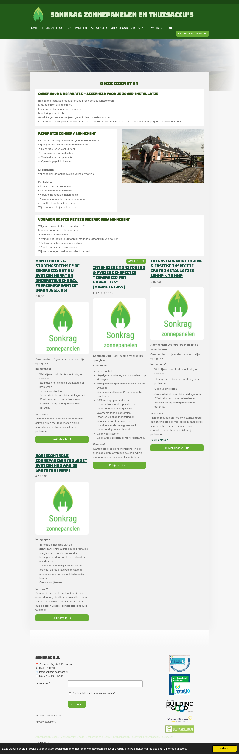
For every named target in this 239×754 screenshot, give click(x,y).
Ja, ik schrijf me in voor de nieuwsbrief (94, 693)
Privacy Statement (45, 721)
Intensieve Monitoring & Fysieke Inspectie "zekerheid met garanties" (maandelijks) (119, 277)
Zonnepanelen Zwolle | (73, 737)
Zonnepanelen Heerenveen (159, 737)
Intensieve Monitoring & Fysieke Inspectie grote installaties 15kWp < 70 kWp (176, 268)
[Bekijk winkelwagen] (170, 28)
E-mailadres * (42, 683)
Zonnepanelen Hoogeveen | (129, 737)
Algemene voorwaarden (48, 715)
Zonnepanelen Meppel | (48, 737)
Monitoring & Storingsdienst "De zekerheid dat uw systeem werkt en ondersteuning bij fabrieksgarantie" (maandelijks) (57, 276)
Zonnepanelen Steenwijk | (100, 737)
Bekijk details (158, 439)
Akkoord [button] (224, 748)
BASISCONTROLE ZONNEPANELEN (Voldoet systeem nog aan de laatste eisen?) (61, 463)
